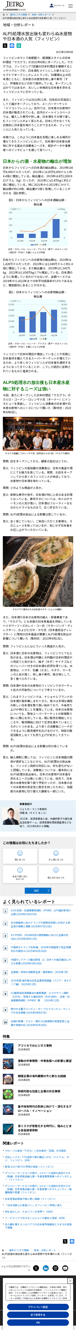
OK (38, 1322)
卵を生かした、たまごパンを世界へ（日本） (30, 1211)
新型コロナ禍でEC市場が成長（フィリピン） (30, 1166)
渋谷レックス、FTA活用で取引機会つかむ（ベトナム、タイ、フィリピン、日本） (37, 1158)
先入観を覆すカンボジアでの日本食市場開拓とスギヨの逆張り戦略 (38, 1226)
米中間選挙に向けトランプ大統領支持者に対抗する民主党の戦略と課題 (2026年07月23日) (40, 924)
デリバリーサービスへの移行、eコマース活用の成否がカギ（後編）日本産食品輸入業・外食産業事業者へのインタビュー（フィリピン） (38, 1176)
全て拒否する (38, 1314)
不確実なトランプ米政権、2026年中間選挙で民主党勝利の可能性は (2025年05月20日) (41, 949)
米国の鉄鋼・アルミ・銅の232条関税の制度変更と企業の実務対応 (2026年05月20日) (40, 1023)
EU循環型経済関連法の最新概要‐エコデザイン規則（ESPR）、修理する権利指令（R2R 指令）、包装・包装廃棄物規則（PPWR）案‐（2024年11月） (40, 996)
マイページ (59, 5)
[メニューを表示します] (70, 6)
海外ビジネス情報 (18, 14)
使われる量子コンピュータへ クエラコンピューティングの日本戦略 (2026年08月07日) (40, 1010)
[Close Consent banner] (70, 1281)
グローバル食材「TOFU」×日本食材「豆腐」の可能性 (35, 1150)
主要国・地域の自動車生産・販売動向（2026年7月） (40, 972)
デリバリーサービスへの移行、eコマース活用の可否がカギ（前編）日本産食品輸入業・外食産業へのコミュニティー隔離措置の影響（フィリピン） (38, 1189)
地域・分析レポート (41, 14)
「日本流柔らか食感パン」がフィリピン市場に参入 (33, 1205)
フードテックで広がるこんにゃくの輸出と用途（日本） (36, 1218)
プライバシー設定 (38, 1307)
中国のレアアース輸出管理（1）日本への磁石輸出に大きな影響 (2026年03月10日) (41, 961)
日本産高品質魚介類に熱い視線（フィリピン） (31, 1199)
